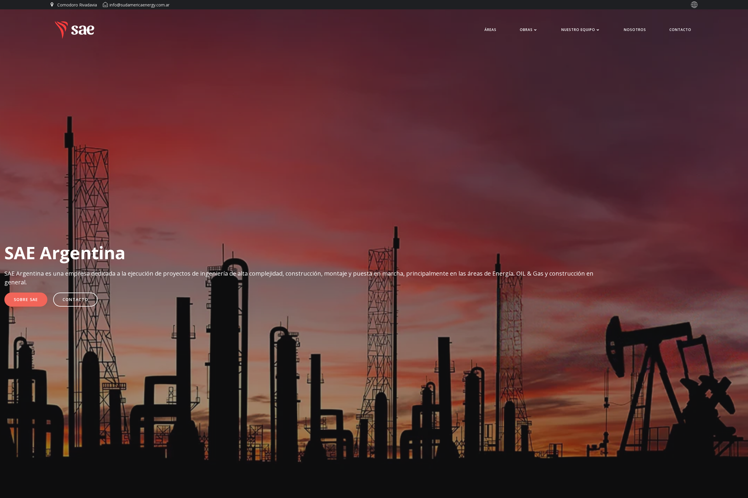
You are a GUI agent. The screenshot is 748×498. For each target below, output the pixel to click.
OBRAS (526, 29)
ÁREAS (490, 29)
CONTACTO (680, 29)
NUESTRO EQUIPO (578, 29)
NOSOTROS (635, 29)
